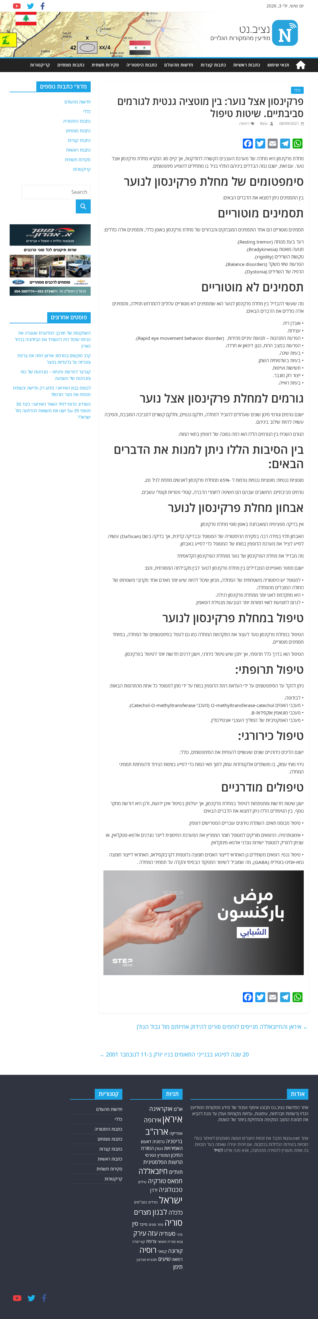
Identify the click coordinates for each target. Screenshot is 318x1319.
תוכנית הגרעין (147, 1259)
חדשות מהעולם (178, 65)
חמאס (175, 1181)
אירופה (152, 1120)
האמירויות (173, 1148)
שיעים (164, 1258)
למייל (218, 1150)
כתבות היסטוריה (141, 65)
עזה (152, 1233)
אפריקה (176, 1133)
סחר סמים (156, 1224)
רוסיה (148, 1249)
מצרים (142, 1211)
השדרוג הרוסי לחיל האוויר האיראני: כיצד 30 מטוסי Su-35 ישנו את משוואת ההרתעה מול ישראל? (53, 410)
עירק (139, 1233)
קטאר (162, 1251)
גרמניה (158, 1141)
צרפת (151, 1241)
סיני (180, 1234)
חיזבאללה (153, 1171)
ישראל (171, 1200)
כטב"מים (140, 1202)
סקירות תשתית (105, 65)
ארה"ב (156, 1131)
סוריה (174, 1222)
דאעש (146, 1141)
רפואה (244, 123)
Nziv (263, 123)
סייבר (143, 1224)
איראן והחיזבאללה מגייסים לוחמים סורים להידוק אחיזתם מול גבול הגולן (222, 1026)
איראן (172, 1119)
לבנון (159, 1212)
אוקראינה (160, 1108)
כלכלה (175, 1212)
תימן (178, 1267)
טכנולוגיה (171, 1189)
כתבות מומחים (70, 65)
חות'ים (176, 1171)
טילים (142, 1182)
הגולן (159, 1148)
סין (135, 1223)
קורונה (175, 1250)
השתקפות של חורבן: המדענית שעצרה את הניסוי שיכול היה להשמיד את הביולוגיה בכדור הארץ (53, 339)
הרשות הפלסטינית (163, 1162)
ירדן (153, 1190)
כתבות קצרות (213, 65)
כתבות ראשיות (246, 65)
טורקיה (157, 1180)
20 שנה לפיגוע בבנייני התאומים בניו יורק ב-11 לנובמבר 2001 (174, 1054)
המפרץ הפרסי (157, 1155)
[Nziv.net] (300, 65)
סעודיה (167, 1234)
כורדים (153, 1202)
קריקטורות (40, 65)
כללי (297, 90)
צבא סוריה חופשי (170, 1241)
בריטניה (174, 1141)
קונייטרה (138, 1241)
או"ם (178, 1109)
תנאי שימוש (278, 65)
